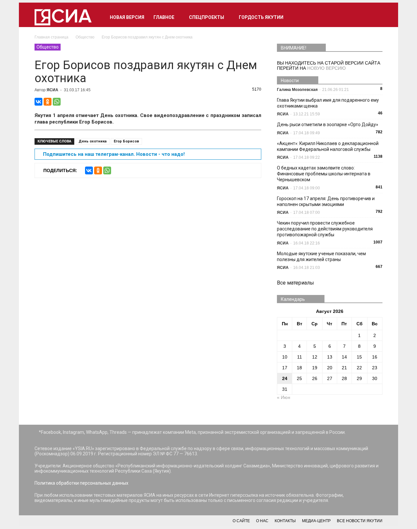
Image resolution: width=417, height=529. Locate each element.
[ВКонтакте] (38, 102)
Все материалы (295, 283)
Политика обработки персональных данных (81, 483)
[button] (374, 17)
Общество (47, 47)
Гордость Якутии (261, 17)
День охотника (93, 141)
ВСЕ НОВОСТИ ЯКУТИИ (359, 521)
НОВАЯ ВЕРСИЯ (127, 17)
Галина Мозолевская (297, 89)
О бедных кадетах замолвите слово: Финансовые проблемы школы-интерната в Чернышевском (323, 173)
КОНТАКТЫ (285, 521)
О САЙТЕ (241, 521)
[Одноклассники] (47, 102)
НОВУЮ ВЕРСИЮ (326, 68)
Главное (163, 17)
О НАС (262, 521)
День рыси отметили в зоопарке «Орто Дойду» (327, 124)
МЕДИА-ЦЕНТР (316, 521)
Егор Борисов (126, 141)
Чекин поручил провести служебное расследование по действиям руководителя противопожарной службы (325, 228)
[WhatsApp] (57, 102)
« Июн (283, 397)
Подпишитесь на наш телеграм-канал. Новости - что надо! (114, 154)
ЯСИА (52, 90)
